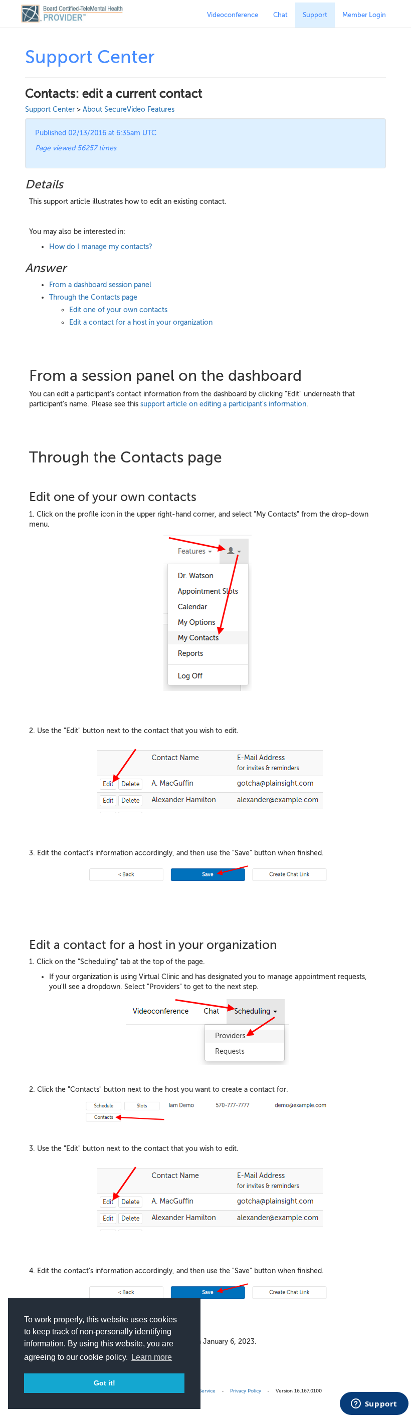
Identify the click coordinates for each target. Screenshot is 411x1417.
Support (315, 15)
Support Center (50, 109)
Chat (280, 15)
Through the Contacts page (93, 297)
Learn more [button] (151, 1357)
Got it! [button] (104, 1383)
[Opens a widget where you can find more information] (373, 1404)
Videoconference (232, 15)
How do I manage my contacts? (100, 247)
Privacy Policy (245, 1390)
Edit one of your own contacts (118, 310)
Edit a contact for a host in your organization (141, 322)
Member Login (364, 15)
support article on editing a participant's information (223, 404)
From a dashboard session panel (100, 285)
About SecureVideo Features (128, 109)
